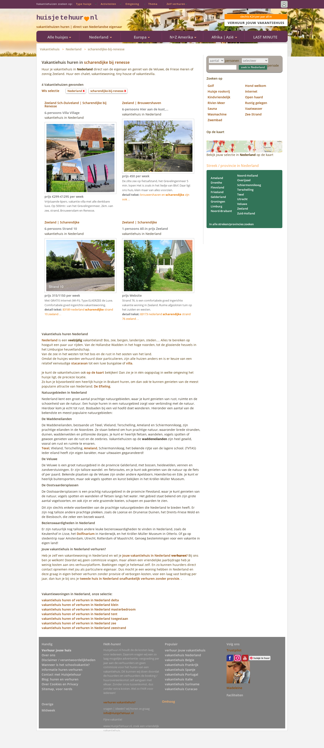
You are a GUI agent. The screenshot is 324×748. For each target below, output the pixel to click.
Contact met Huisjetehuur (61, 674)
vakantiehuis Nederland (183, 655)
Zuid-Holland (246, 213)
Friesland (217, 192)
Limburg (216, 206)
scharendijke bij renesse (107, 62)
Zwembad (215, 120)
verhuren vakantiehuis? (119, 702)
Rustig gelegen (256, 103)
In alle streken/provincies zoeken (231, 224)
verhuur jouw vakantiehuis (185, 650)
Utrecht (242, 199)
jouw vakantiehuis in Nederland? (155, 555)
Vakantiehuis (50, 49)
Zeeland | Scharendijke (62, 222)
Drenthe (216, 183)
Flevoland (217, 187)
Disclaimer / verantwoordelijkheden (68, 660)
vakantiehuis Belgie (179, 660)
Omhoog (168, 701)
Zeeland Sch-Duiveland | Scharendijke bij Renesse (75, 104)
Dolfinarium (86, 534)
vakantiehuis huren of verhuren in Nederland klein (80, 605)
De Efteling (102, 386)
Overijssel (244, 180)
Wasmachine (217, 114)
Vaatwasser (253, 108)
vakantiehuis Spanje (180, 670)
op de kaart (95, 372)
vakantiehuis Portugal (181, 674)
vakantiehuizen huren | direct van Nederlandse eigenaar (79, 26)
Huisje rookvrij (219, 91)
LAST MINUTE (265, 37)
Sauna (212, 108)
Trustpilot (234, 650)
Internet (251, 91)
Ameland (90, 448)
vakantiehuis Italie (179, 679)
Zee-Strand (253, 114)
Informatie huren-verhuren (62, 670)
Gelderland (218, 197)
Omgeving (132, 3)
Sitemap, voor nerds (57, 689)
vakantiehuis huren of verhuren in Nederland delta (80, 600)
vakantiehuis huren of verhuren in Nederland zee (79, 623)
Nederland (74, 49)
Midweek (48, 710)
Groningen (218, 201)
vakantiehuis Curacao (181, 689)
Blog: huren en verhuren (60, 679)
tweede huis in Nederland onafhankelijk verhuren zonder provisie (129, 578)
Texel (45, 448)
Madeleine (234, 688)
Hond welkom (255, 86)
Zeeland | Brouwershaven (141, 103)
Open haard (254, 97)
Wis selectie (50, 91)
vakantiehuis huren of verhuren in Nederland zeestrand (84, 628)
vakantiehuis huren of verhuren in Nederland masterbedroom (89, 609)
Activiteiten (108, 3)
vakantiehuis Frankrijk (181, 665)
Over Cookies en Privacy (60, 684)
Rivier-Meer (216, 103)
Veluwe (242, 204)
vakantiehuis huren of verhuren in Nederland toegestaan (85, 618)
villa (129, 363)
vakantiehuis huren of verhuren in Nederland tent (79, 614)
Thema (152, 3)
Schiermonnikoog (249, 185)
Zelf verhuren (176, 3)
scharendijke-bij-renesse (106, 49)
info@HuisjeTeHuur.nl (118, 713)
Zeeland (242, 208)
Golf (211, 86)
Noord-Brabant (221, 211)
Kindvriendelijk (219, 97)
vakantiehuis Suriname (182, 684)
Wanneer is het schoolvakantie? (65, 665)
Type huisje (83, 3)
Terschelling (245, 190)
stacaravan (79, 363)
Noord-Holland (247, 175)
